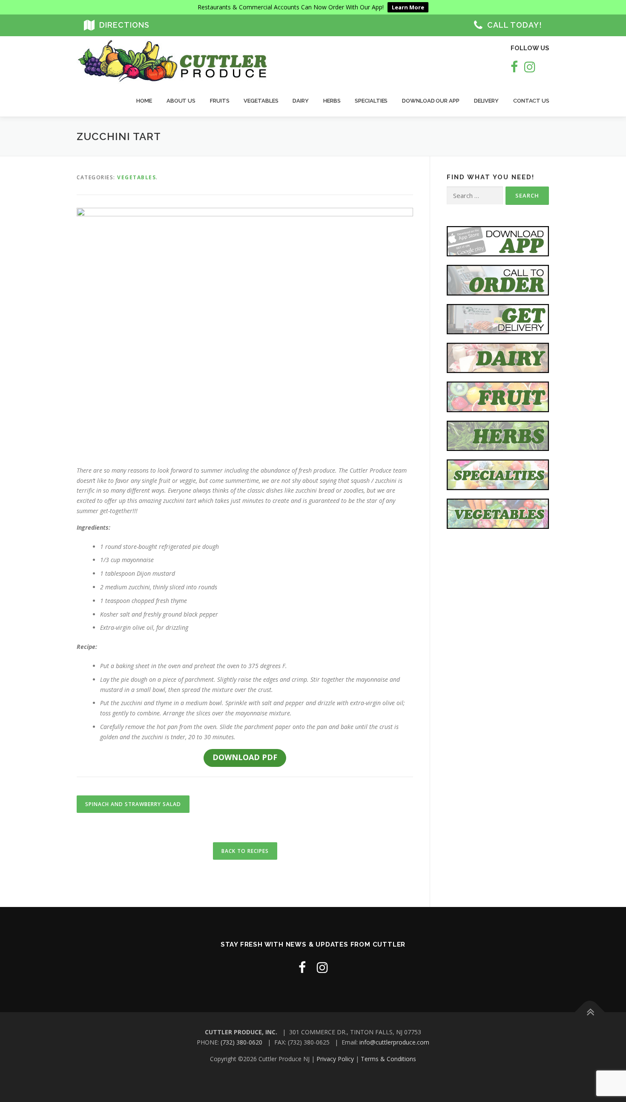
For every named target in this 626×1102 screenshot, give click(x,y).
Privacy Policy (335, 1059)
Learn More (408, 7)
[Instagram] (529, 66)
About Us (181, 101)
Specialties (371, 101)
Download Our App (430, 101)
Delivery (486, 101)
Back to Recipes (245, 851)
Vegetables (261, 101)
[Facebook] (514, 66)
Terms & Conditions (388, 1059)
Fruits (219, 101)
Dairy (301, 101)
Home (144, 101)
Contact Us (531, 101)
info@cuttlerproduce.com (394, 1042)
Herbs (332, 101)
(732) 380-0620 (241, 1042)
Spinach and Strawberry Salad (133, 804)
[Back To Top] (590, 1012)
